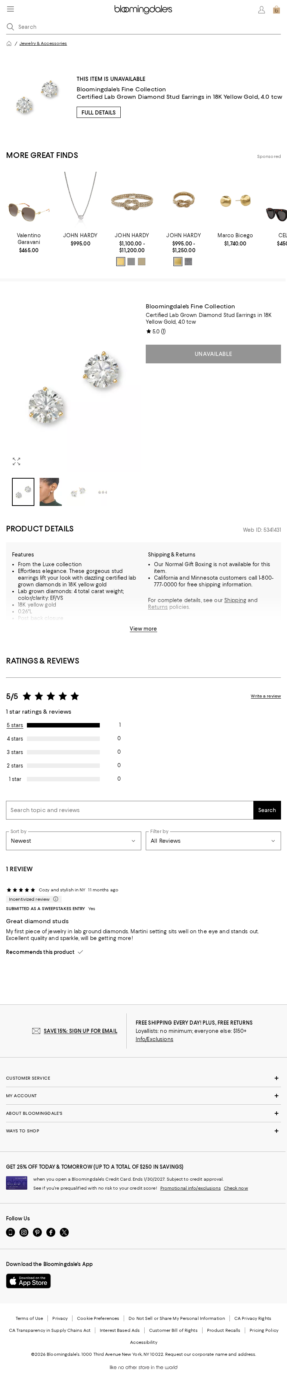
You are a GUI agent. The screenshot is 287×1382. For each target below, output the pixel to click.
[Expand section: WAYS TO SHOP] (143, 1131)
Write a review (266, 696)
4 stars (15, 739)
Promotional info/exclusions (190, 1188)
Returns (158, 607)
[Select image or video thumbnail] (23, 492)
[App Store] (28, 1280)
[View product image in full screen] (16, 461)
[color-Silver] (131, 261)
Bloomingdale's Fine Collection (121, 89)
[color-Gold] (120, 261)
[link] (29, 243)
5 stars (15, 725)
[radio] (121, 261)
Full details (98, 112)
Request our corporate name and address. (210, 1354)
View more (143, 629)
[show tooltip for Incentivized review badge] (54, 899)
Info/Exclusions (154, 1039)
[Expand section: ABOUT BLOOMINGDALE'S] (143, 1113)
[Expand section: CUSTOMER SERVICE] (143, 1078)
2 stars (15, 766)
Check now (236, 1188)
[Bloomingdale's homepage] (9, 43)
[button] (73, 404)
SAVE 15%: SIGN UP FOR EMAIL (80, 1031)
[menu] (10, 8)
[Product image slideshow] (73, 387)
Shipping (235, 600)
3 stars (15, 752)
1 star (15, 779)
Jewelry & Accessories (43, 43)
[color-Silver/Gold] (141, 261)
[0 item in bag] (276, 9)
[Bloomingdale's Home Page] (143, 9)
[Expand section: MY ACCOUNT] (143, 1095)
